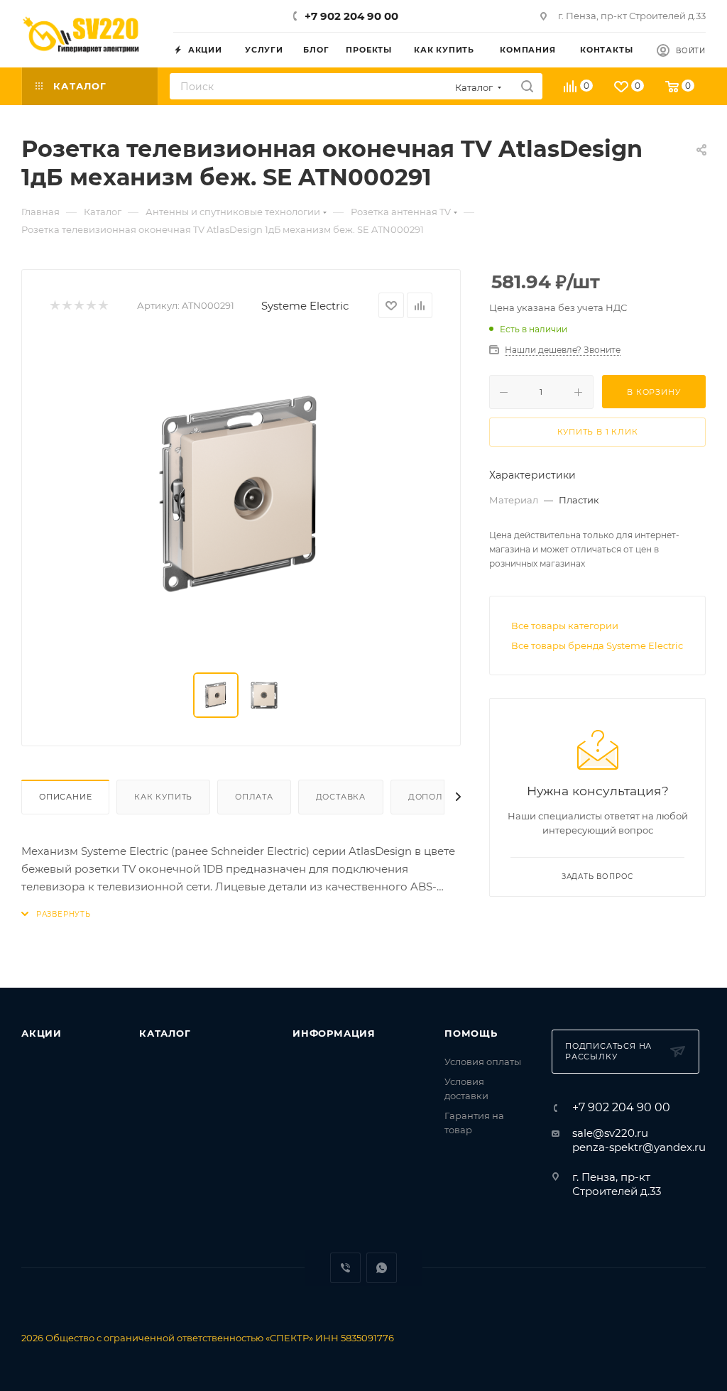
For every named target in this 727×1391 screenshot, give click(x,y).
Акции (41, 1033)
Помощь (471, 1033)
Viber (345, 1268)
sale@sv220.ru (610, 1133)
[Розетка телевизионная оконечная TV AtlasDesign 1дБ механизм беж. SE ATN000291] (241, 495)
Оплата (254, 797)
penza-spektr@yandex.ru (639, 1147)
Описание (65, 797)
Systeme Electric (305, 305)
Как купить (163, 797)
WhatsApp (381, 1268)
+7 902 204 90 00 (351, 16)
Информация (334, 1033)
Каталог (165, 1033)
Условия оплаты (482, 1061)
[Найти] (527, 86)
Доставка (341, 797)
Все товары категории (564, 625)
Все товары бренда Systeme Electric (597, 645)
